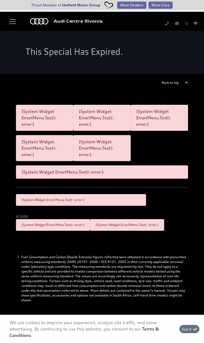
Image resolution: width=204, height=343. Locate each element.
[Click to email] (176, 23)
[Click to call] (166, 23)
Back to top (170, 83)
